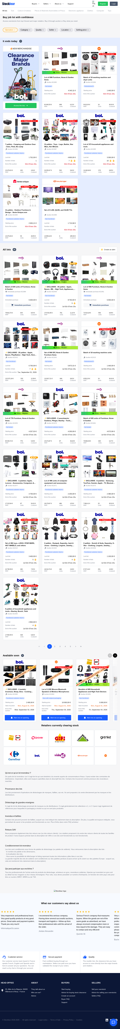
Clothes (90, 11)
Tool (12, 11)
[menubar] (52, 3)
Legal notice (42, 1020)
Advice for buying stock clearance (73, 992)
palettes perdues (60, 859)
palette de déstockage (44, 849)
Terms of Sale (55, 1020)
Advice (33, 996)
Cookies (79, 1020)
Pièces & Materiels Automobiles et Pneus (50, 11)
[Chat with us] (113, 1022)
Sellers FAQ (96, 996)
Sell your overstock (99, 989)
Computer (100, 11)
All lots (4, 11)
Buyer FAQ (65, 999)
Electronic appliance (76, 11)
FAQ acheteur (73, 822)
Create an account (68, 996)
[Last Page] (81, 646)
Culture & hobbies (24, 11)
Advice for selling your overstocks (104, 992)
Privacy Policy (68, 1020)
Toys (109, 11)
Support (64, 1002)
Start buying (65, 989)
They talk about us (38, 989)
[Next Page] (75, 646)
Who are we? (36, 992)
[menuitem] (36, 3)
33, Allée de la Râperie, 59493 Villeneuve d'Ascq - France (16, 990)
